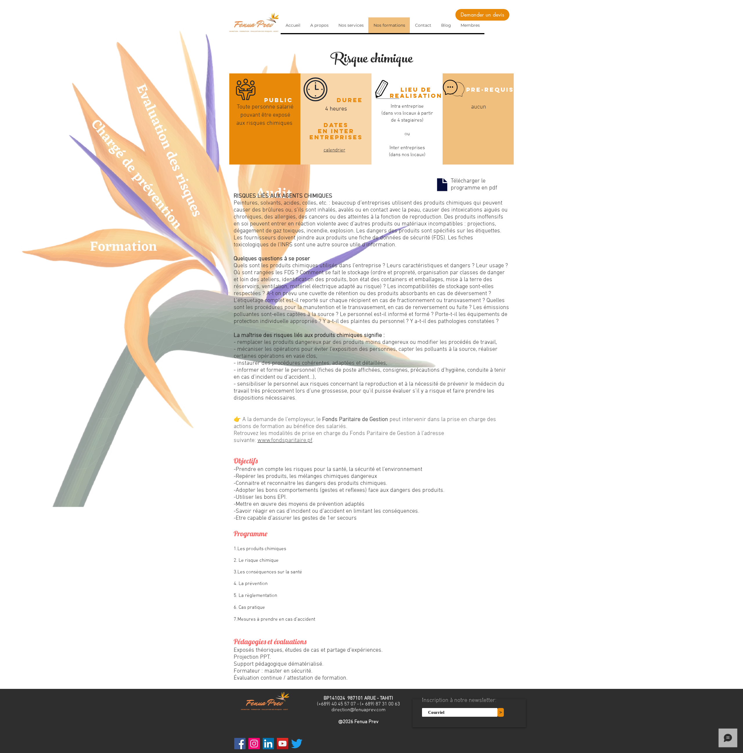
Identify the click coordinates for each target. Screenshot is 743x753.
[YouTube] (282, 743)
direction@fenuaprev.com (358, 710)
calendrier (334, 150)
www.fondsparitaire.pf (284, 440)
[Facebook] (240, 743)
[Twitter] (296, 743)
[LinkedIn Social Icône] (268, 743)
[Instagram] (254, 743)
